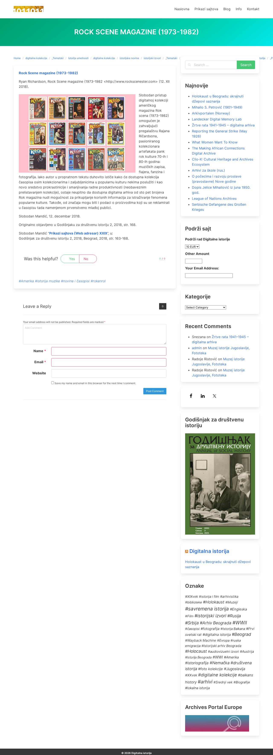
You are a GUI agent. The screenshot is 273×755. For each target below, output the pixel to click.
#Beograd (241, 634)
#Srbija (192, 622)
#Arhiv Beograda (215, 622)
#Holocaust (196, 651)
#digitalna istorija (217, 634)
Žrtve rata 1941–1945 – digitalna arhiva (223, 125)
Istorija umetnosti (78, 58)
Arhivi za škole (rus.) (208, 170)
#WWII (239, 622)
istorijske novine (129, 58)
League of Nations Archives (214, 198)
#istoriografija (197, 663)
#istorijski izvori (210, 615)
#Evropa (223, 640)
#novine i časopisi (75, 281)
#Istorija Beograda (198, 657)
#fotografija (210, 629)
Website (39, 373)
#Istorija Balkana (233, 629)
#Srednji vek (222, 682)
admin (197, 348)
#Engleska (238, 609)
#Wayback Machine (200, 640)
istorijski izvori (152, 58)
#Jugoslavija (234, 669)
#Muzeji (231, 602)
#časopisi (192, 629)
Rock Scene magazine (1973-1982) (48, 73)
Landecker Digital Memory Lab (217, 119)
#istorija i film (209, 596)
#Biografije (242, 682)
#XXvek (191, 675)
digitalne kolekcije (36, 58)
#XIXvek (191, 596)
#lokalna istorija (197, 688)
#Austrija (247, 651)
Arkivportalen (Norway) (211, 113)
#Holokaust (213, 602)
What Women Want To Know (215, 142)
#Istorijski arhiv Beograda (221, 646)
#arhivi (205, 681)
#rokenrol (98, 281)
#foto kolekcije (210, 669)
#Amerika (26, 281)
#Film (189, 616)
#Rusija (234, 615)
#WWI (218, 657)
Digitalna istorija (209, 551)
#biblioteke (193, 602)
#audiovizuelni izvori (223, 651)
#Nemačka (219, 662)
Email (40, 362)
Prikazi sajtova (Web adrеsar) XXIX (78, 233)
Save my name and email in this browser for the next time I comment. (95, 383)
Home (17, 58)
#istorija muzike (47, 281)
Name (39, 351)
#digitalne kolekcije (217, 674)
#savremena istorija (207, 609)
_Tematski (58, 58)
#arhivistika (229, 596)
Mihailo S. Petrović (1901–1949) (217, 107)
